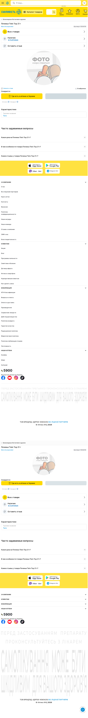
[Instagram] (16, 378)
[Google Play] (52, 165)
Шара (3, 360)
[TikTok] (22, 378)
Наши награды (6, 219)
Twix (5, 116)
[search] (54, 12)
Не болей (4, 365)
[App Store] (35, 165)
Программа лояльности (9, 258)
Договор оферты (6, 268)
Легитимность (6, 346)
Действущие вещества (9, 317)
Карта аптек (5, 197)
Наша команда (6, 224)
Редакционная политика (9, 331)
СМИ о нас (4, 234)
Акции (3, 248)
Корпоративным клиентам (10, 278)
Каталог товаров (34, 12)
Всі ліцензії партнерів (58, 422)
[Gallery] (44, 68)
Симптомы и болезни (8, 263)
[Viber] (35, 171)
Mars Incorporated (7, 26)
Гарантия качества (7, 326)
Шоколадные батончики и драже (14, 19)
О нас (3, 187)
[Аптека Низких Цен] (11, 11)
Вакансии (4, 207)
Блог (2, 253)
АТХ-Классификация (8, 292)
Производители (6, 307)
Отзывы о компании (8, 229)
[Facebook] (3, 378)
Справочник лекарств (8, 312)
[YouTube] (10, 378)
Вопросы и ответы (7, 297)
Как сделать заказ (7, 283)
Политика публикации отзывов (11, 341)
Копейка (4, 355)
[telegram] (52, 171)
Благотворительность (8, 239)
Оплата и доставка (7, 302)
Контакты (4, 202)
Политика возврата (7, 321)
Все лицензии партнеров (9, 192)
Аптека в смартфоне (8, 273)
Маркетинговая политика (10, 336)
